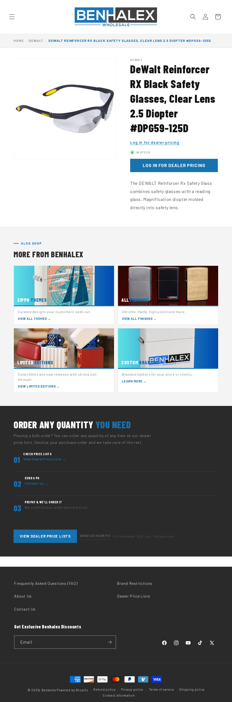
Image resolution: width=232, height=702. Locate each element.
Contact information (119, 695)
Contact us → (36, 483)
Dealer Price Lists (133, 596)
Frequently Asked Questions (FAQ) (46, 583)
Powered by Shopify (72, 690)
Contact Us (25, 609)
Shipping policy (192, 689)
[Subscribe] (109, 642)
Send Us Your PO (95, 536)
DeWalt (36, 40)
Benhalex (49, 690)
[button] (12, 16)
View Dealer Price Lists (45, 536)
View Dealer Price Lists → (44, 459)
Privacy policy (132, 689)
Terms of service (161, 689)
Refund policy (104, 689)
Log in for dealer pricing (154, 142)
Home (18, 40)
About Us (23, 596)
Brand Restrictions (134, 583)
